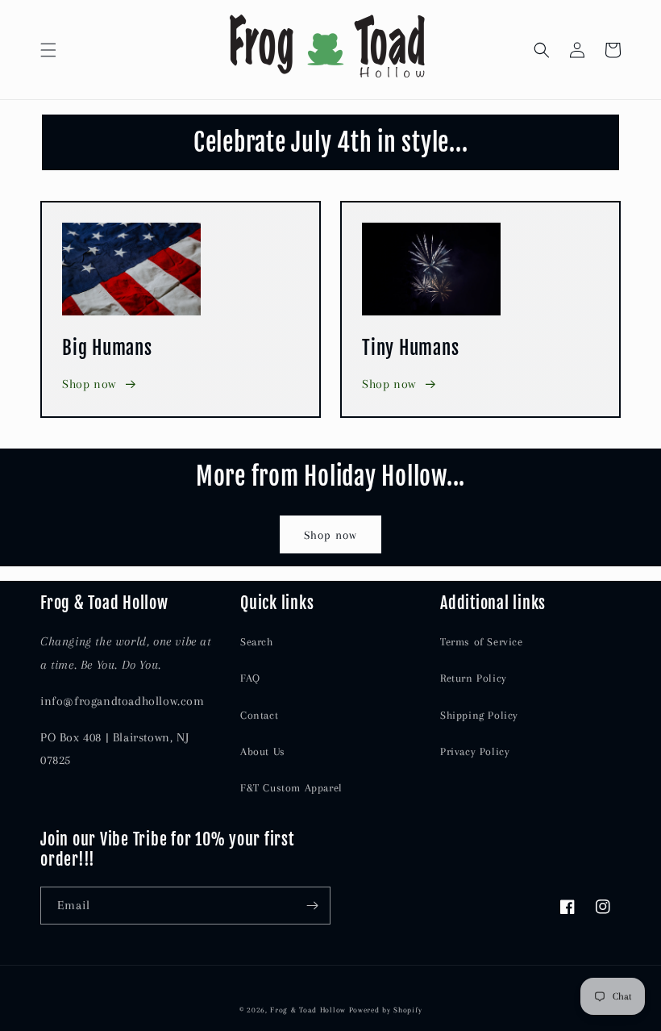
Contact (259, 715)
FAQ (250, 678)
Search (256, 642)
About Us (262, 751)
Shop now (89, 384)
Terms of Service (481, 642)
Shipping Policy (479, 715)
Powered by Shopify (385, 1009)
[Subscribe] (312, 906)
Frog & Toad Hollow (308, 1009)
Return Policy (473, 678)
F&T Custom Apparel (291, 788)
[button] (48, 50)
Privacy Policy (474, 751)
